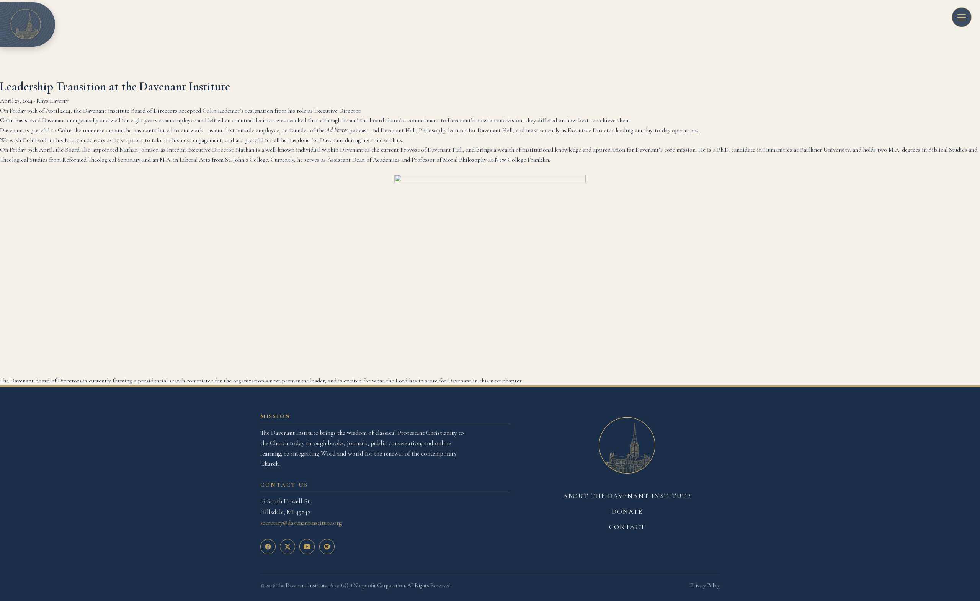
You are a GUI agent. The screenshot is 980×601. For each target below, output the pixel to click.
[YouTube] (307, 546)
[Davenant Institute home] (25, 24)
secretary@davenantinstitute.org (301, 523)
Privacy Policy (705, 585)
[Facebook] (268, 546)
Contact (627, 527)
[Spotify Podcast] (327, 546)
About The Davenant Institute (627, 496)
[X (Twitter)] (287, 546)
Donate (627, 512)
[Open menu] (962, 17)
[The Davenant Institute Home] (627, 446)
